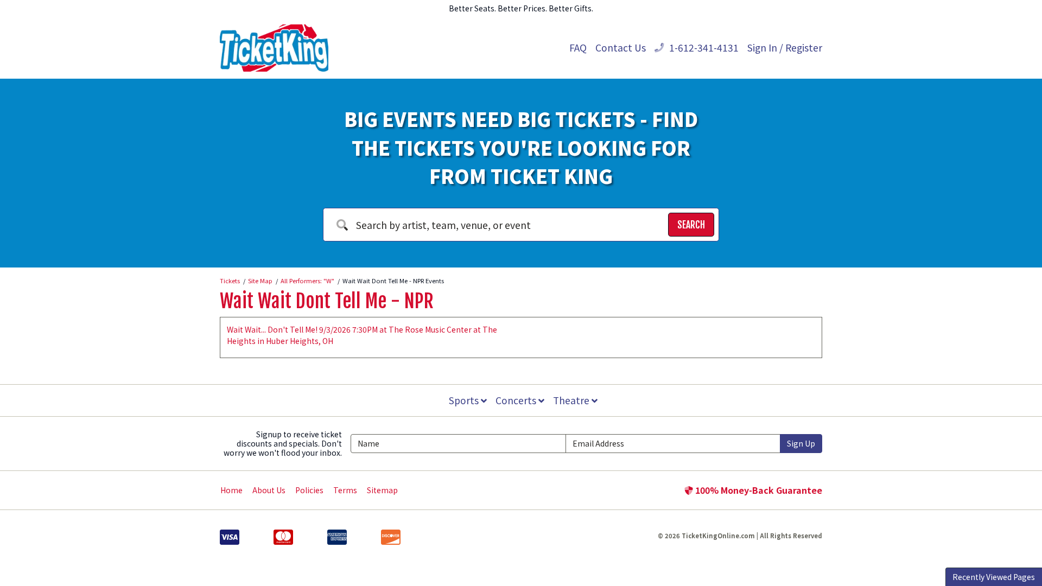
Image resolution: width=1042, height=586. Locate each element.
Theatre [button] (572, 400)
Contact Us (620, 47)
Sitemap (382, 490)
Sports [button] (465, 400)
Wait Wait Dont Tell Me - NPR (327, 301)
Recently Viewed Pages (993, 576)
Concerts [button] (516, 400)
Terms (345, 490)
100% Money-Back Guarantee (757, 489)
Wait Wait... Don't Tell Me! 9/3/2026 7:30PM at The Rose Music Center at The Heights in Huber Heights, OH (362, 335)
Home (231, 490)
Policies (309, 490)
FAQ (578, 47)
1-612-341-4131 (703, 47)
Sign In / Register (784, 47)
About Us (268, 490)
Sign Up (801, 443)
